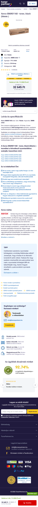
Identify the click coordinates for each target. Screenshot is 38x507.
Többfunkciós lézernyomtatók (26, 293)
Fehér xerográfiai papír (10, 296)
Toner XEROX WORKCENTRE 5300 (11, 155)
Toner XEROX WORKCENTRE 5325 (11, 157)
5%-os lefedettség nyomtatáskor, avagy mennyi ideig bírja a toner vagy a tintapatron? (19, 182)
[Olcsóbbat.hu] (24, 478)
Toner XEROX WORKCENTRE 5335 (11, 161)
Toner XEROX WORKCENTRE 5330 (11, 159)
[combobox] (19, 111)
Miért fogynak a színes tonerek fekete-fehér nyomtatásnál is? (16, 201)
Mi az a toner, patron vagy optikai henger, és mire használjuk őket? (18, 171)
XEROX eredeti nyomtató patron (12, 290)
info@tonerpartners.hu (14, 320)
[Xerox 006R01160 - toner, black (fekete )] (19, 42)
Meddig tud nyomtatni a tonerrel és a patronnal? (17, 198)
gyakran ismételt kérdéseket (13, 134)
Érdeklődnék (9, 325)
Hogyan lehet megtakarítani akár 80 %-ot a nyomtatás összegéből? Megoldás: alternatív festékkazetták (19, 176)
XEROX (25, 9)
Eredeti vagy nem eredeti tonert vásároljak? (16, 179)
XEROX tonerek (30, 290)
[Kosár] (24, 3)
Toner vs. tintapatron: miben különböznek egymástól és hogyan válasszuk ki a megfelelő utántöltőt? (20, 194)
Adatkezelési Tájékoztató (8, 417)
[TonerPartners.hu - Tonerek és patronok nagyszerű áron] (6, 3)
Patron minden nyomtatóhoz (14, 9)
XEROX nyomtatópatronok (11, 285)
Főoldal (3, 9)
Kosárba (28, 503)
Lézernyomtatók (8, 293)
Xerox (27, 51)
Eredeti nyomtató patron (10, 288)
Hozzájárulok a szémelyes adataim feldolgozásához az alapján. (17, 416)
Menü (33, 3)
